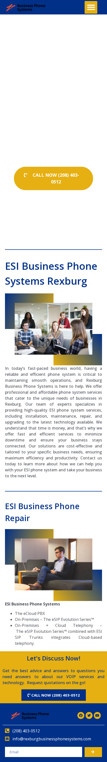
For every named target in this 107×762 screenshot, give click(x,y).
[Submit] (93, 752)
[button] (91, 7)
